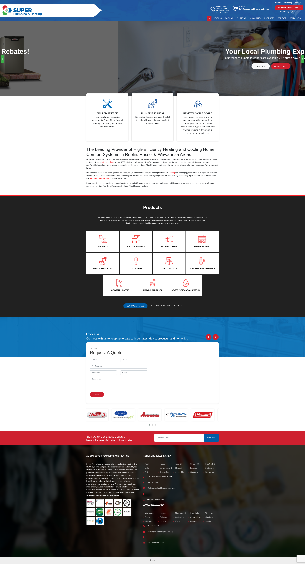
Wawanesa (149, 513)
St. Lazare (209, 468)
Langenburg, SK (166, 468)
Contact (282, 18)
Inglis (147, 468)
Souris (208, 521)
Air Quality (255, 18)
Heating (218, 18)
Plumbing (241, 18)
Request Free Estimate (289, 8)
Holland (163, 513)
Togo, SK (178, 464)
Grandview (164, 472)
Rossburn (194, 468)
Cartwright (179, 517)
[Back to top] (295, 556)
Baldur (147, 517)
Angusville (179, 472)
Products (269, 18)
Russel (162, 464)
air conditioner (108, 162)
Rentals (298, 3)
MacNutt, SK (210, 464)
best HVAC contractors (99, 178)
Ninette (163, 521)
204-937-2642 (222, 8)
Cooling (229, 18)
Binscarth (179, 468)
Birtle (147, 472)
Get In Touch (162, 66)
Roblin (147, 464)
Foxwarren (209, 472)
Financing (288, 3)
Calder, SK (194, 464)
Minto (177, 521)
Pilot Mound (180, 513)
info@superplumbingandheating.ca (254, 9)
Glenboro (209, 517)
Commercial (296, 18)
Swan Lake (194, 513)
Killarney (148, 521)
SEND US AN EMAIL (135, 306)
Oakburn (194, 472)
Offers (278, 3)
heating (171, 173)
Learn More (142, 66)
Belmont (163, 517)
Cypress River (196, 517)
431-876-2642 (222, 13)
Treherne (209, 513)
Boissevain (194, 521)
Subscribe (211, 438)
